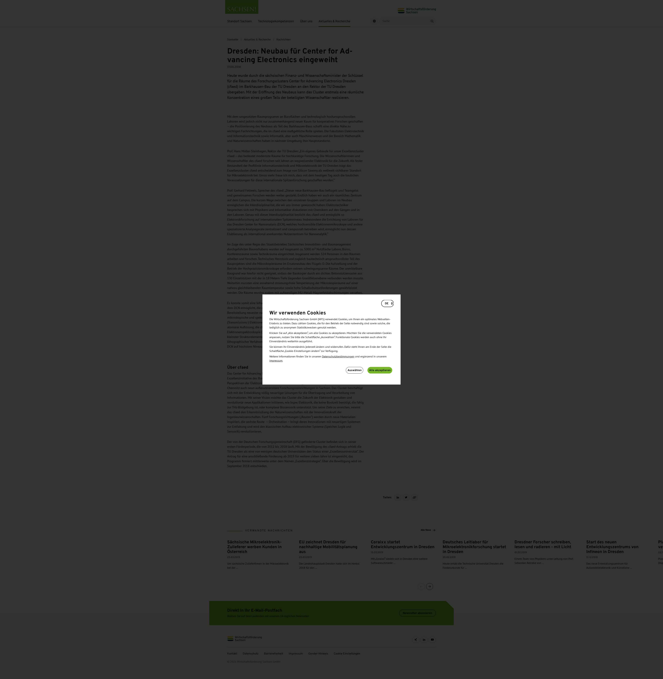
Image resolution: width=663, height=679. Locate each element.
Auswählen (355, 370)
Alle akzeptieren (380, 370)
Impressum (275, 360)
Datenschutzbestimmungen (338, 356)
